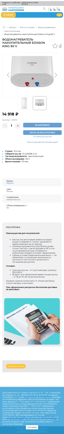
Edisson (10, 183)
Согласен (32, 427)
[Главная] (4, 27)
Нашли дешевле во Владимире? (42, 142)
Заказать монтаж (16, 366)
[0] (53, 8)
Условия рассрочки (42, 137)
